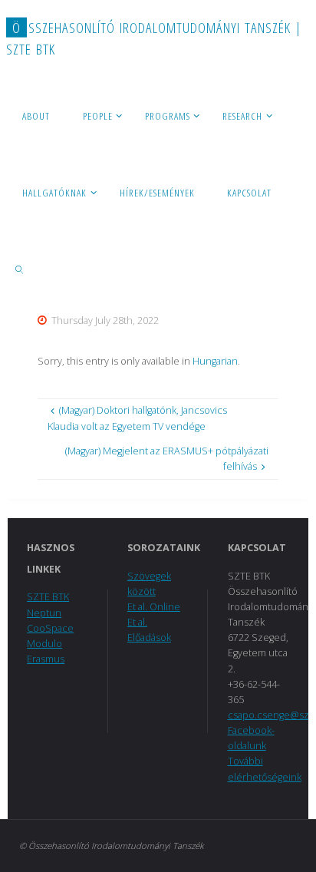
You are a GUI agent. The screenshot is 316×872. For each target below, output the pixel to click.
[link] (20, 268)
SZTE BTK (48, 596)
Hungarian (215, 361)
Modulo (44, 643)
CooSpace (50, 628)
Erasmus (45, 659)
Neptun (44, 612)
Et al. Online (153, 606)
